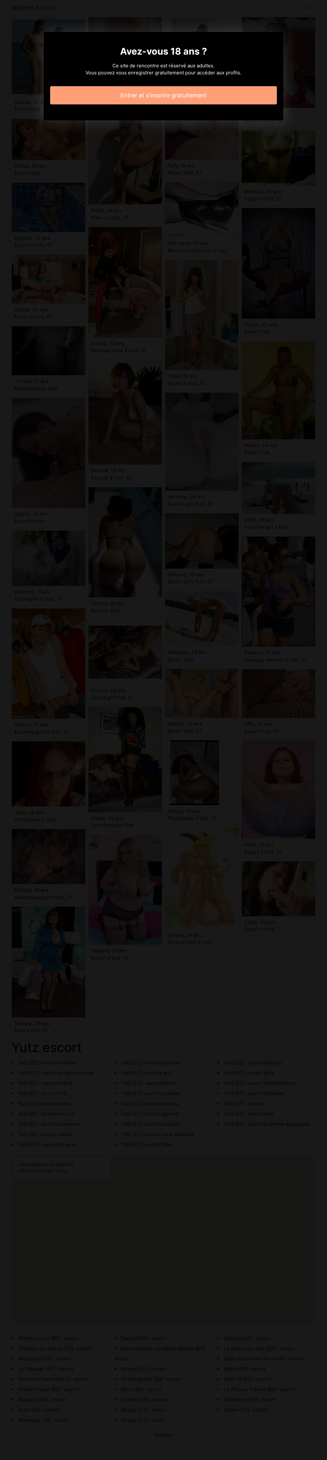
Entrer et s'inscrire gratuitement (163, 95)
